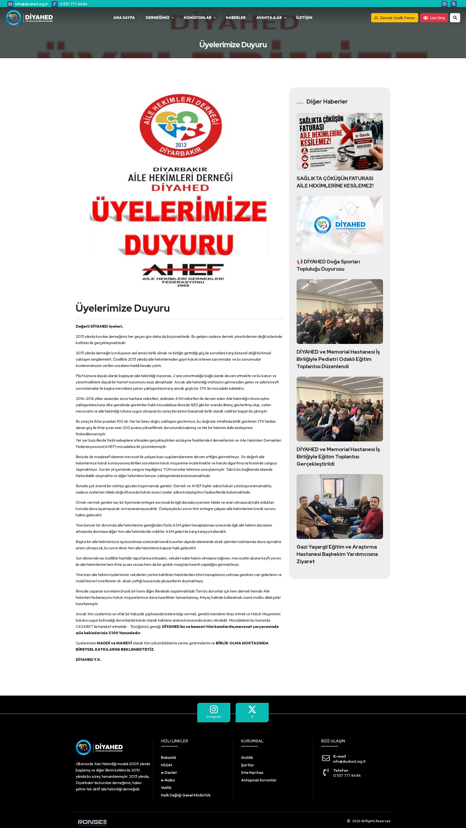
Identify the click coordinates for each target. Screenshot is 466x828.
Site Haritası (252, 772)
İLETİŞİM (304, 17)
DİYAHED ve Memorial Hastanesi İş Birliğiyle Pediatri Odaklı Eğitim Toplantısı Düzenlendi (338, 359)
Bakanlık (168, 757)
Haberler (236, 17)
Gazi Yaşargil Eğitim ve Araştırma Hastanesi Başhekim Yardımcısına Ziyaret (337, 554)
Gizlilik (247, 757)
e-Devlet (169, 772)
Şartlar (247, 765)
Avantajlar (269, 17)
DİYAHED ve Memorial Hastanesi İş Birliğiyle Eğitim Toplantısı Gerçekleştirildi (338, 456)
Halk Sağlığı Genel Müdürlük (185, 795)
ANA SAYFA (124, 17)
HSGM (166, 765)
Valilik (166, 787)
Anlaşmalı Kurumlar (259, 780)
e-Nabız (168, 780)
